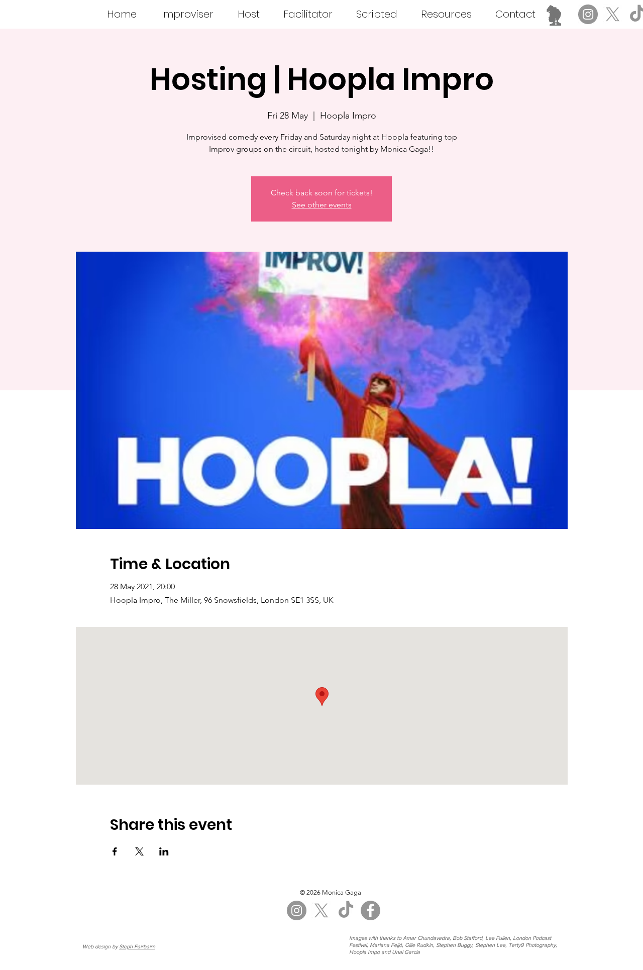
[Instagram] (588, 14)
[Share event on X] (139, 851)
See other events (322, 204)
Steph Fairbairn (137, 946)
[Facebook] (370, 910)
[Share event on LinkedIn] (164, 851)
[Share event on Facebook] (115, 851)
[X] (612, 14)
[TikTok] (346, 910)
